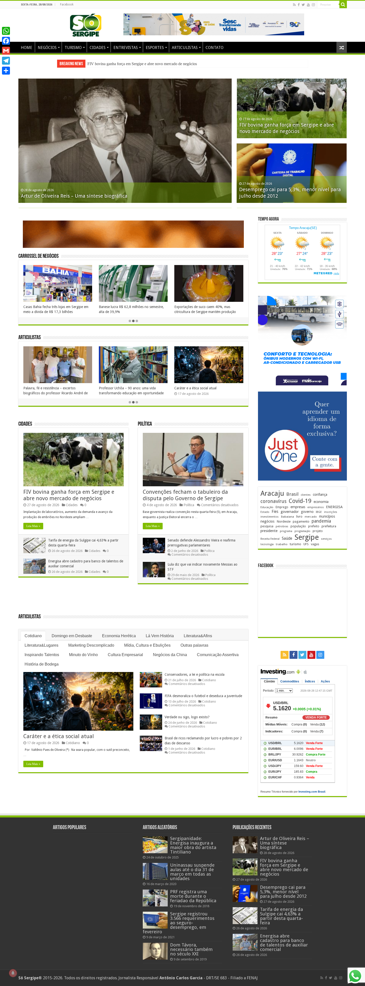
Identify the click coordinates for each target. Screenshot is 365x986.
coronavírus (273, 501)
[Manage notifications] (13, 973)
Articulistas (29, 338)
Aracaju (272, 493)
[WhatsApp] (6, 31)
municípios (327, 516)
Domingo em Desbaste (72, 636)
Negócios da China (170, 655)
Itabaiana (287, 516)
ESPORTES (155, 47)
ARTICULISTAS (185, 47)
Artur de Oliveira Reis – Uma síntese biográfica (74, 196)
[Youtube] (308, 5)
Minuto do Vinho (83, 655)
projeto (318, 531)
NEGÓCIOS (47, 47)
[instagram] (313, 5)
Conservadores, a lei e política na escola (194, 674)
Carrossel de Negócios (38, 256)
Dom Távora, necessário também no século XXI (191, 949)
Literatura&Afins (198, 636)
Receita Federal (270, 538)
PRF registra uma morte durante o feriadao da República (193, 896)
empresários (315, 507)
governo (307, 512)
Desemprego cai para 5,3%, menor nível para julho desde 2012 (136, 64)
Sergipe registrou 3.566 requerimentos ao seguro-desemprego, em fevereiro (179, 922)
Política (145, 424)
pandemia (321, 521)
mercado (311, 516)
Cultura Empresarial (125, 655)
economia (321, 502)
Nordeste (284, 521)
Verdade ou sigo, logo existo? (187, 717)
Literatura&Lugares (41, 645)
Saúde (287, 538)
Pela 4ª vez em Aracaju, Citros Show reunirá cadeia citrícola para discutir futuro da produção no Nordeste (232, 312)
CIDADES (98, 47)
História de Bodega (42, 664)
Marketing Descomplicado (91, 645)
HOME (26, 47)
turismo (295, 544)
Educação (266, 507)
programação (302, 531)
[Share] (6, 71)
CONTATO (214, 47)
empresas (298, 507)
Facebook (66, 4)
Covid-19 (300, 500)
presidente (269, 531)
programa (286, 531)
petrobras (282, 526)
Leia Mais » (33, 526)
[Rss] (294, 5)
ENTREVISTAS (125, 47)
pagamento (301, 521)
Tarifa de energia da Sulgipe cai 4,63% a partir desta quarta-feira (281, 916)
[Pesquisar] (343, 4)
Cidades (25, 424)
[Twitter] (303, 5)
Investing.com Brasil (311, 791)
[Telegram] (6, 61)
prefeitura (329, 526)
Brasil (292, 494)
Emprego (282, 507)
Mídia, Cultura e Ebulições (147, 645)
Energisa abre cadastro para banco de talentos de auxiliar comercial (284, 942)
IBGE (319, 512)
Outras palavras (194, 645)
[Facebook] (298, 5)
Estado (264, 512)
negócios (267, 521)
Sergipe (306, 537)
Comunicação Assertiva (218, 655)
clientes (306, 494)
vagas (315, 544)
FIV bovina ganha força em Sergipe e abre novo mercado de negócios (68, 495)
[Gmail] (6, 51)
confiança (320, 494)
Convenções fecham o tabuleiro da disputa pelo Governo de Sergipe (185, 495)
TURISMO (73, 47)
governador (290, 512)
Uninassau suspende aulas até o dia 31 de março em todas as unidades (192, 871)
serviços (326, 538)
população (298, 526)
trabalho (282, 544)
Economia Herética (119, 636)
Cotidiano (33, 636)
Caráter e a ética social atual (90, 388)
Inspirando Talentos (42, 655)
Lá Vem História (160, 636)
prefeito (313, 526)
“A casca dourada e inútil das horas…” (242, 388)
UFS (306, 544)
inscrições (330, 512)
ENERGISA (334, 507)
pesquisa (266, 526)
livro (299, 516)
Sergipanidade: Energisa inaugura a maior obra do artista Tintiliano (193, 845)
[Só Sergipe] (85, 24)
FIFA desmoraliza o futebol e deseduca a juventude (203, 696)
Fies (275, 511)
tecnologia (267, 544)
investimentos (269, 516)
